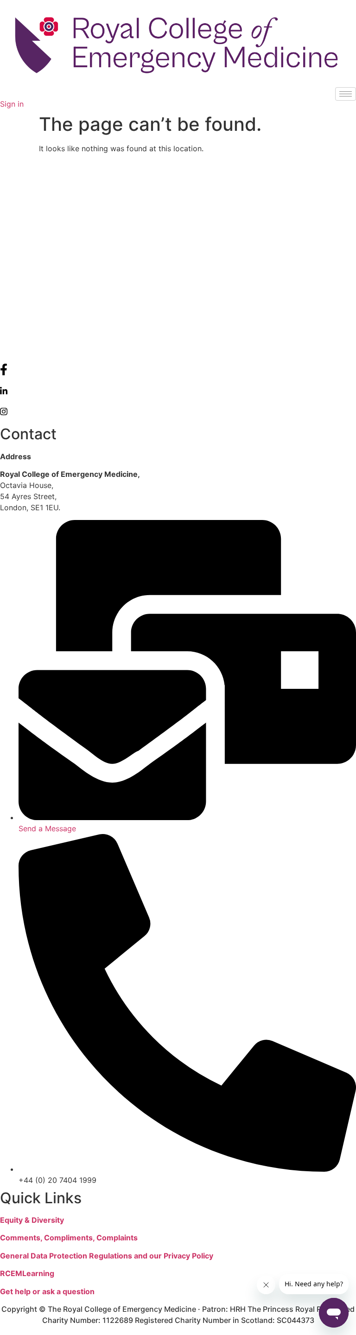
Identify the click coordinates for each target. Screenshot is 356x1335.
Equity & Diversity (32, 1220)
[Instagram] (178, 410)
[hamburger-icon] (345, 94)
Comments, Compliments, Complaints (69, 1237)
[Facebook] (178, 369)
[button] (3, 92)
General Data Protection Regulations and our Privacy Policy (106, 1255)
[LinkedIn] (178, 390)
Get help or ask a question (47, 1291)
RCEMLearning (27, 1273)
